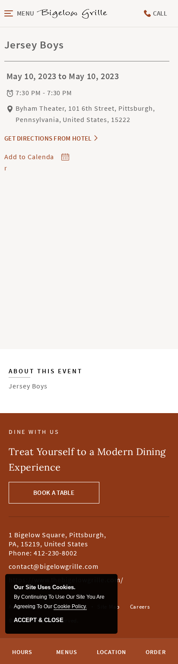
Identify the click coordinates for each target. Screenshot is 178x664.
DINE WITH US (34, 432)
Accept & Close (39, 620)
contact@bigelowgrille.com (54, 566)
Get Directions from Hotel (48, 138)
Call (159, 13)
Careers (140, 606)
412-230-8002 (56, 553)
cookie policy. (70, 606)
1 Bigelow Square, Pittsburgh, (57, 538)
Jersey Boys (46, 379)
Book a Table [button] (54, 492)
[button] (19, 13)
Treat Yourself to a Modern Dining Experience (87, 459)
